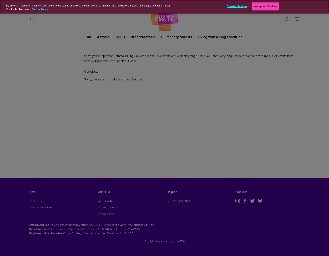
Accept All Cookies (265, 6)
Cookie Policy (40, 9)
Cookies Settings (237, 6)
